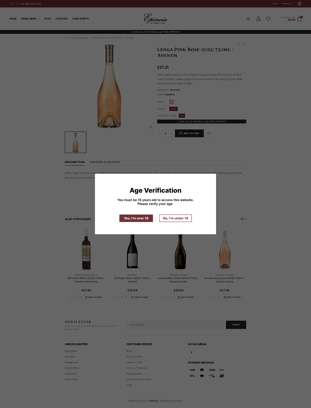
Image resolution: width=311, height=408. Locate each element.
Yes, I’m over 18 (136, 218)
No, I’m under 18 (175, 218)
